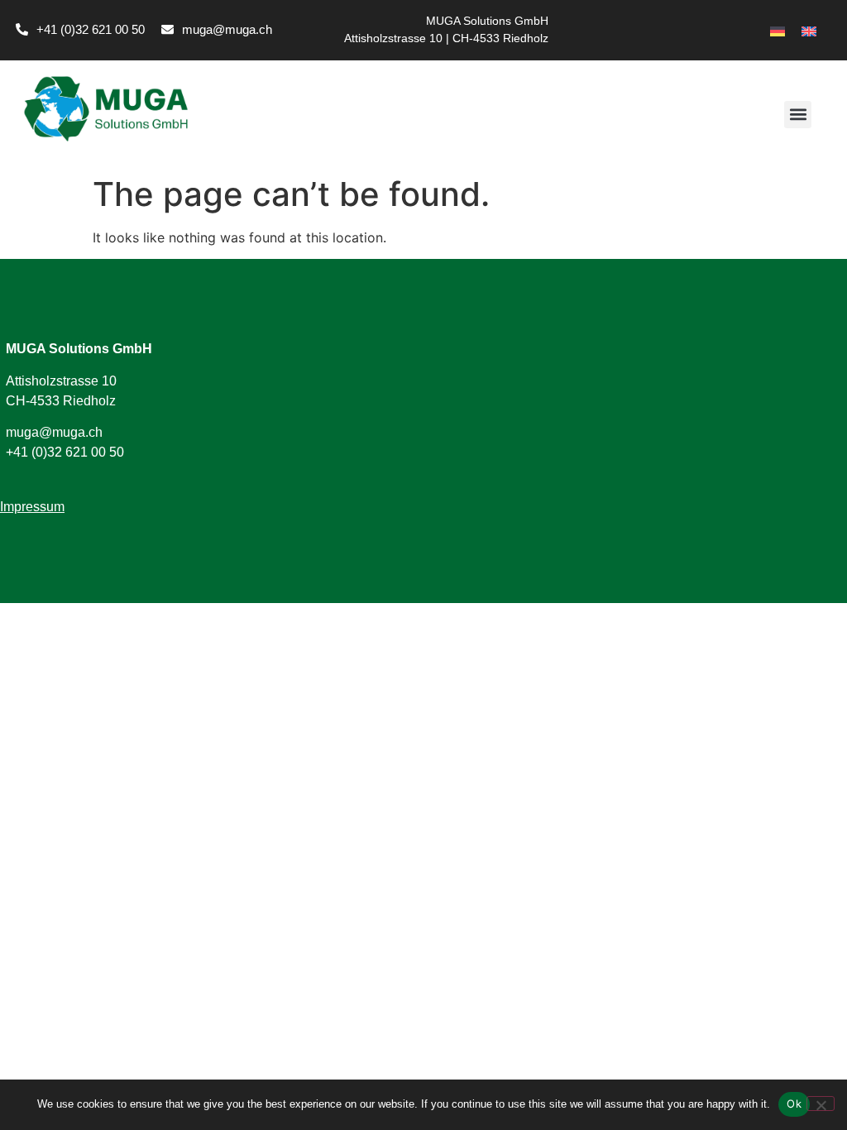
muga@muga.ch (54, 432)
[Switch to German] (777, 30)
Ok (794, 1103)
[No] (820, 1103)
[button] (797, 114)
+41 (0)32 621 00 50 (65, 452)
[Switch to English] (809, 30)
